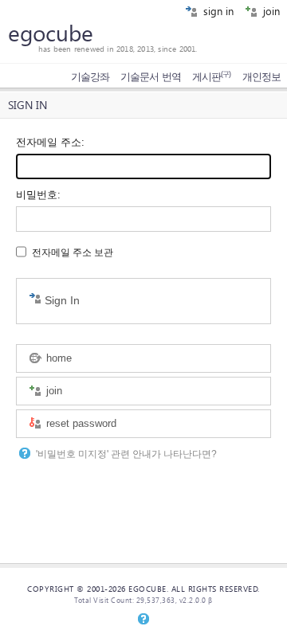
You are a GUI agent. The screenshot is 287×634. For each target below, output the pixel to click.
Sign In (60, 301)
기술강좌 (90, 77)
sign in (217, 11)
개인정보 (261, 77)
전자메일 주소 (48, 142)
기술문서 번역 (150, 77)
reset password (79, 423)
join (270, 11)
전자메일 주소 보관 (72, 252)
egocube (50, 32)
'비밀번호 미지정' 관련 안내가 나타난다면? (126, 454)
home (57, 358)
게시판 (211, 77)
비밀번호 (36, 195)
